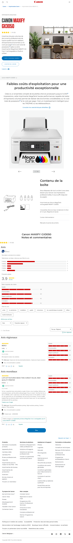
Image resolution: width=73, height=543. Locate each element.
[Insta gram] (56, 534)
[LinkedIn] (60, 534)
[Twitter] (65, 534)
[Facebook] (52, 534)
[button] (19, 171)
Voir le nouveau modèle (11, 58)
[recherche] (7, 2)
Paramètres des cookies (36, 528)
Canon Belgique (7, 533)
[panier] (2, 2)
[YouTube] (69, 534)
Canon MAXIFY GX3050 (8, 77)
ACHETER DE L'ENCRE (10, 64)
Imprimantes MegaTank (9, 15)
